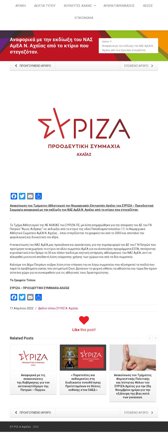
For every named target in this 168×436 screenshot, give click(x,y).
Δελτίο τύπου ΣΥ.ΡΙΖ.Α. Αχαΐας (58, 308)
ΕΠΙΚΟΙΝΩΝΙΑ (84, 18)
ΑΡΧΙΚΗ (20, 6)
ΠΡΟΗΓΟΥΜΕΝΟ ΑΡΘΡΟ (35, 65)
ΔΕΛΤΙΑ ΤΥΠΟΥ (45, 6)
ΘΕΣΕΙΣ (148, 6)
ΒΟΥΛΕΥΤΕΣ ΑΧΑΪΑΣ (78, 6)
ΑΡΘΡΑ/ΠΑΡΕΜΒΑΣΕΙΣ (119, 6)
